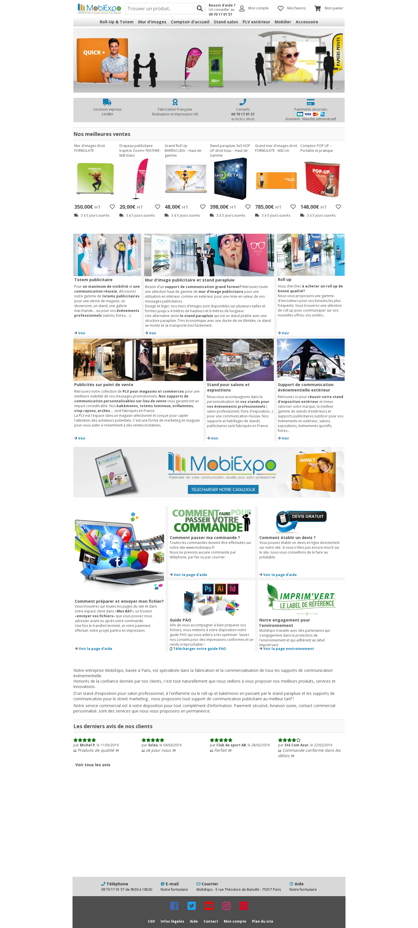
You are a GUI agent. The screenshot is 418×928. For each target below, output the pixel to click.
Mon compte (235, 921)
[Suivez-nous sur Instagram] (226, 906)
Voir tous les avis (92, 764)
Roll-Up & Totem (117, 21)
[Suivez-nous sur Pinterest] (243, 906)
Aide (194, 921)
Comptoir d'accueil (190, 21)
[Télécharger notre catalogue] (209, 496)
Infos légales (172, 921)
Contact (211, 921)
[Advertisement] (209, 831)
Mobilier (283, 21)
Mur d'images (152, 21)
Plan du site (262, 921)
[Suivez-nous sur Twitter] (191, 906)
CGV (151, 921)
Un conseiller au (222, 12)
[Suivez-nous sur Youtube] (209, 906)
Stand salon (226, 21)
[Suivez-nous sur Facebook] (174, 906)
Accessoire (307, 21)
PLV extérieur (256, 21)
